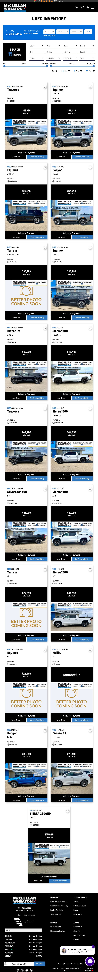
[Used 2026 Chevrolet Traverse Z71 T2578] (26, 134)
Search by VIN (49, 35)
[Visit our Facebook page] (17, 970)
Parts (76, 910)
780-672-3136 (29, 915)
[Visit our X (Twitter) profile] (22, 970)
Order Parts (78, 914)
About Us (77, 931)
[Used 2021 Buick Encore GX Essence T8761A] (72, 778)
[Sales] (87, 7)
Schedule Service (80, 906)
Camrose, (20, 910)
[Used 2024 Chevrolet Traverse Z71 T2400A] (26, 456)
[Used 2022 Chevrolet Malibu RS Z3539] (72, 697)
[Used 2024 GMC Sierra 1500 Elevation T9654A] (72, 376)
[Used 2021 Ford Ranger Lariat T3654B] (26, 778)
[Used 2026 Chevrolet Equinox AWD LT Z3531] (26, 215)
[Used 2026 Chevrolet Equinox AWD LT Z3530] (72, 134)
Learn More (16, 157)
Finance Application (57, 931)
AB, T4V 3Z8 (28, 910)
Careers (76, 940)
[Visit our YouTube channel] (26, 970)
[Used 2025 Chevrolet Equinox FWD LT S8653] (72, 295)
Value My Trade (55, 914)
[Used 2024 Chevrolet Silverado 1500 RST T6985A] (26, 537)
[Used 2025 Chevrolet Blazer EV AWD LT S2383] (26, 376)
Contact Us (78, 927)
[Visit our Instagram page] (31, 970)
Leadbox (88, 970)
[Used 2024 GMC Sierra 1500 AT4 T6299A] (72, 537)
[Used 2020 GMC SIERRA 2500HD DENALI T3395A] (49, 858)
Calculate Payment (26, 152)
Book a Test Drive (56, 910)
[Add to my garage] (45, 86)
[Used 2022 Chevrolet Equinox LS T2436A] (26, 697)
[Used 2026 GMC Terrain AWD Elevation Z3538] (26, 295)
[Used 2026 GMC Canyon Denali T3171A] (72, 215)
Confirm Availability (37, 157)
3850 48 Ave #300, (24, 908)
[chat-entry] (90, 961)
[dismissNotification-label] (93, 946)
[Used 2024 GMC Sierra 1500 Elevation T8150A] (72, 456)
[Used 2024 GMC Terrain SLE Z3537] (26, 617)
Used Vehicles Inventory (59, 906)
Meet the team (79, 935)
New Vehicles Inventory (59, 901)
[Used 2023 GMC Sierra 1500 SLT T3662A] (72, 617)
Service (76, 901)
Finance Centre (56, 927)
